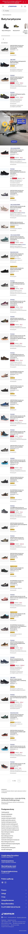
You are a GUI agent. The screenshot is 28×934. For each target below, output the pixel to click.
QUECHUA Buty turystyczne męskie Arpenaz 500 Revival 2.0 (18, 319)
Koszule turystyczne (6, 816)
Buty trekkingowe (6, 30)
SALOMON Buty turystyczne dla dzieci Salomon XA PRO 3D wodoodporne (17, 303)
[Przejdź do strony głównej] (12, 6)
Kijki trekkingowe (5, 845)
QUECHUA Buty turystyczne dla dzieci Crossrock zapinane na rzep (18, 597)
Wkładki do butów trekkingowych (9, 824)
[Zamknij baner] (25, 2)
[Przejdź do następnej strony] (19, 780)
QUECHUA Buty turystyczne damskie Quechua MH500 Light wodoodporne (17, 732)
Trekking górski (5, 812)
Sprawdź (14, 141)
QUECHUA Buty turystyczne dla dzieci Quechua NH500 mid (17, 416)
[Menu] (3, 6)
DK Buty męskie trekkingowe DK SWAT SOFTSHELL (18, 62)
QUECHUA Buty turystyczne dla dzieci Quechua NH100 (17, 614)
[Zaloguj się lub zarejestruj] (21, 6)
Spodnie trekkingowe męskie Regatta (10, 843)
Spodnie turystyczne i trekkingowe (9, 826)
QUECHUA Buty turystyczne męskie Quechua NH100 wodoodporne (17, 387)
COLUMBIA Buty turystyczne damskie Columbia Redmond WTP (18, 508)
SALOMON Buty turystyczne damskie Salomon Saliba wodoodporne (17, 491)
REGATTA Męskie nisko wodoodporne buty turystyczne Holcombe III (17, 172)
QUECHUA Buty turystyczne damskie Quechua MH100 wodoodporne (17, 47)
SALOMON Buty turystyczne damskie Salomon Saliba (17, 372)
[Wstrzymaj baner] (23, 2)
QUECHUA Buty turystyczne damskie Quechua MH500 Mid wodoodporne (17, 238)
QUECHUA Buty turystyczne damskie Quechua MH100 (17, 446)
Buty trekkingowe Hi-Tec (7, 835)
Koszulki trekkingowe (6, 849)
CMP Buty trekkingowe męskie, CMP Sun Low (17, 95)
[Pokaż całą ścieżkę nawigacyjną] (1, 14)
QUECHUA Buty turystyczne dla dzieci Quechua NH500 (17, 207)
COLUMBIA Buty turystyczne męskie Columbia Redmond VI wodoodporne (17, 356)
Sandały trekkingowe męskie (8, 818)
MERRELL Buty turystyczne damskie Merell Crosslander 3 (17, 223)
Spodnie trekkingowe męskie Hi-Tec (10, 828)
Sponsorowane (3, 111)
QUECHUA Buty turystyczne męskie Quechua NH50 (17, 269)
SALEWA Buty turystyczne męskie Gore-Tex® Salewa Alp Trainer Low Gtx (18, 698)
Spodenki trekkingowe (6, 837)
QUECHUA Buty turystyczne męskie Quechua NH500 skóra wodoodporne (17, 643)
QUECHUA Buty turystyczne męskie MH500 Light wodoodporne (18, 524)
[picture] (4, 49)
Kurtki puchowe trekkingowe (8, 847)
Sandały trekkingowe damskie (8, 822)
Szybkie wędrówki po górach (8, 820)
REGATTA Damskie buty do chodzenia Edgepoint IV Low (17, 659)
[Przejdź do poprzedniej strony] (9, 780)
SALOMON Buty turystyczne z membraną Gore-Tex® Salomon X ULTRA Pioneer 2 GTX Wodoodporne (18, 627)
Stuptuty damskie (5, 833)
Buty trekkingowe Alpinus (7, 831)
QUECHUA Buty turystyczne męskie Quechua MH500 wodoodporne (17, 151)
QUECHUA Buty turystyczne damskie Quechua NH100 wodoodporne (17, 479)
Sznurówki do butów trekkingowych (10, 830)
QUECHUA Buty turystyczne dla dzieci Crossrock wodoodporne (18, 747)
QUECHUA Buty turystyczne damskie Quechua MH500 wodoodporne (17, 192)
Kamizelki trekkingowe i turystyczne (10, 839)
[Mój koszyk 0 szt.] (25, 6)
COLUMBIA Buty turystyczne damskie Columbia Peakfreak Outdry (17, 284)
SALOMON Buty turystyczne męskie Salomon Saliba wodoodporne (17, 582)
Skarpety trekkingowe (6, 814)
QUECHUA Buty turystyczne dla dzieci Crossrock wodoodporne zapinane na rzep (18, 461)
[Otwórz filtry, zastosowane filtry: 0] (3, 39)
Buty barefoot (16, 30)
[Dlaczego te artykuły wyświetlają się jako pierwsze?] (2, 42)
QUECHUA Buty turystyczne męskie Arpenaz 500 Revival (17, 538)
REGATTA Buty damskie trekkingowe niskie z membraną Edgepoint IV (18, 680)
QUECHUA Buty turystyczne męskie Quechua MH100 (17, 254)
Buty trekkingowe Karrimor (8, 841)
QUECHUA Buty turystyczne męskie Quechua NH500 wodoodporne (17, 78)
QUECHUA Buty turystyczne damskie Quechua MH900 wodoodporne (17, 555)
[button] (21, 84)
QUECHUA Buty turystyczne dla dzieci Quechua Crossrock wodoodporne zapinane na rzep (18, 337)
